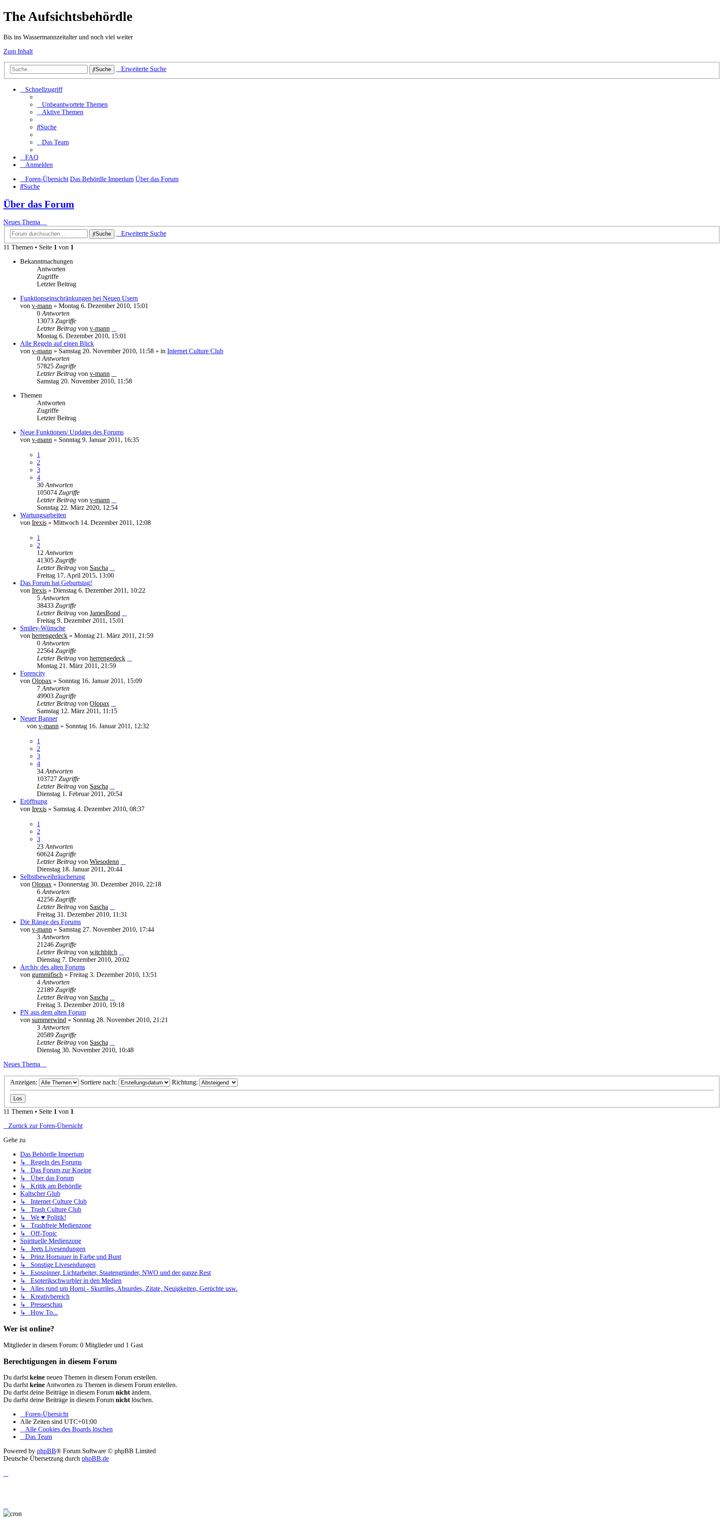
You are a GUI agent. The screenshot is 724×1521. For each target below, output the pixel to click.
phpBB (46, 1450)
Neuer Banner (38, 718)
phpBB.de (95, 1458)
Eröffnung (33, 801)
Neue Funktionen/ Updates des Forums (72, 432)
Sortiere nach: (99, 1082)
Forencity (32, 673)
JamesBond (105, 613)
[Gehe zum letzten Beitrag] (113, 328)
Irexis (39, 522)
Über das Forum (38, 204)
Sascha (99, 567)
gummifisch (47, 974)
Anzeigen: (24, 1082)
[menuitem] (72, 104)
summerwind (49, 1019)
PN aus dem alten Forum (53, 1012)
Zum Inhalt (18, 51)
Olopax (42, 680)
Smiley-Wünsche (42, 628)
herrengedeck (49, 635)
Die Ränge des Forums (50, 921)
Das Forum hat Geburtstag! (56, 582)
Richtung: (185, 1082)
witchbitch (103, 952)
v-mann (42, 305)
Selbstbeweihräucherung (52, 876)
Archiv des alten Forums (52, 967)
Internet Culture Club (195, 351)
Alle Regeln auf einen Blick (57, 343)
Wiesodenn (104, 861)
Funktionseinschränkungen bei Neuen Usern (79, 298)
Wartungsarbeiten (43, 515)
